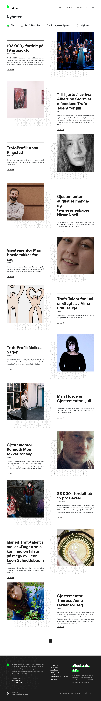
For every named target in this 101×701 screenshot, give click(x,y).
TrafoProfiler (32, 25)
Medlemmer (69, 7)
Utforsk (58, 7)
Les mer (9, 70)
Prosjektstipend (60, 25)
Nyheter (86, 25)
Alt (12, 25)
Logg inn (79, 7)
